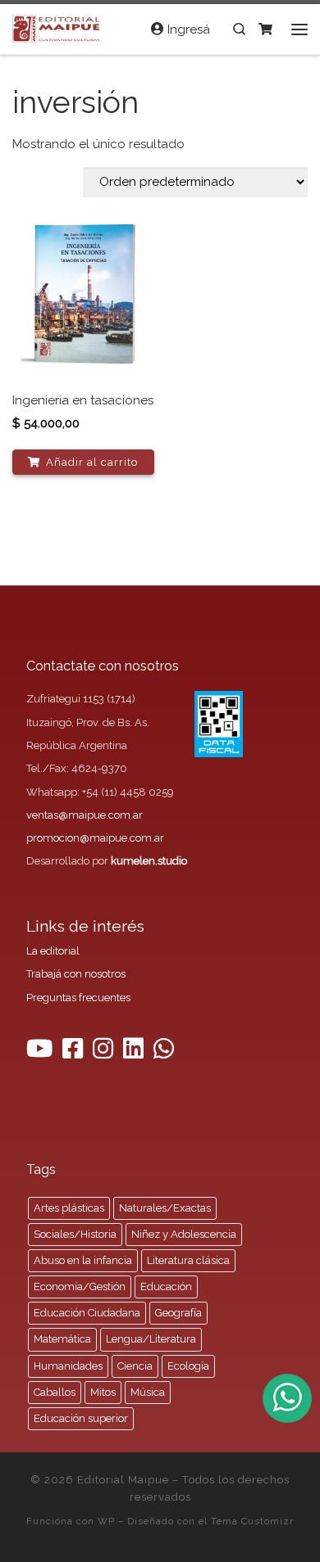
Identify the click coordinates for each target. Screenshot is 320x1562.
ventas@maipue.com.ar (84, 815)
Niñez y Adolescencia (183, 1234)
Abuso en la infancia (83, 1260)
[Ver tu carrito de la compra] (265, 29)
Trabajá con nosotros (76, 974)
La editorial (53, 951)
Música (147, 1392)
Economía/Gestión (80, 1286)
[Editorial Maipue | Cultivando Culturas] (57, 27)
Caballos (54, 1392)
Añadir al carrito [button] (92, 462)
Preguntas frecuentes (78, 997)
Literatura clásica (188, 1260)
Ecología (188, 1366)
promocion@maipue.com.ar (95, 838)
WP (106, 1521)
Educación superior (81, 1418)
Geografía (178, 1313)
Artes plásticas (69, 1208)
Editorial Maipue (123, 1480)
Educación (166, 1286)
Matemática (62, 1339)
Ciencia (135, 1366)
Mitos (103, 1392)
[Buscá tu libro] (239, 29)
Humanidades (68, 1366)
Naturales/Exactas (165, 1208)
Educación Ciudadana (87, 1313)
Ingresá (187, 29)
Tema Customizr (252, 1521)
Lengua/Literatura (151, 1339)
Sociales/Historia (75, 1234)
